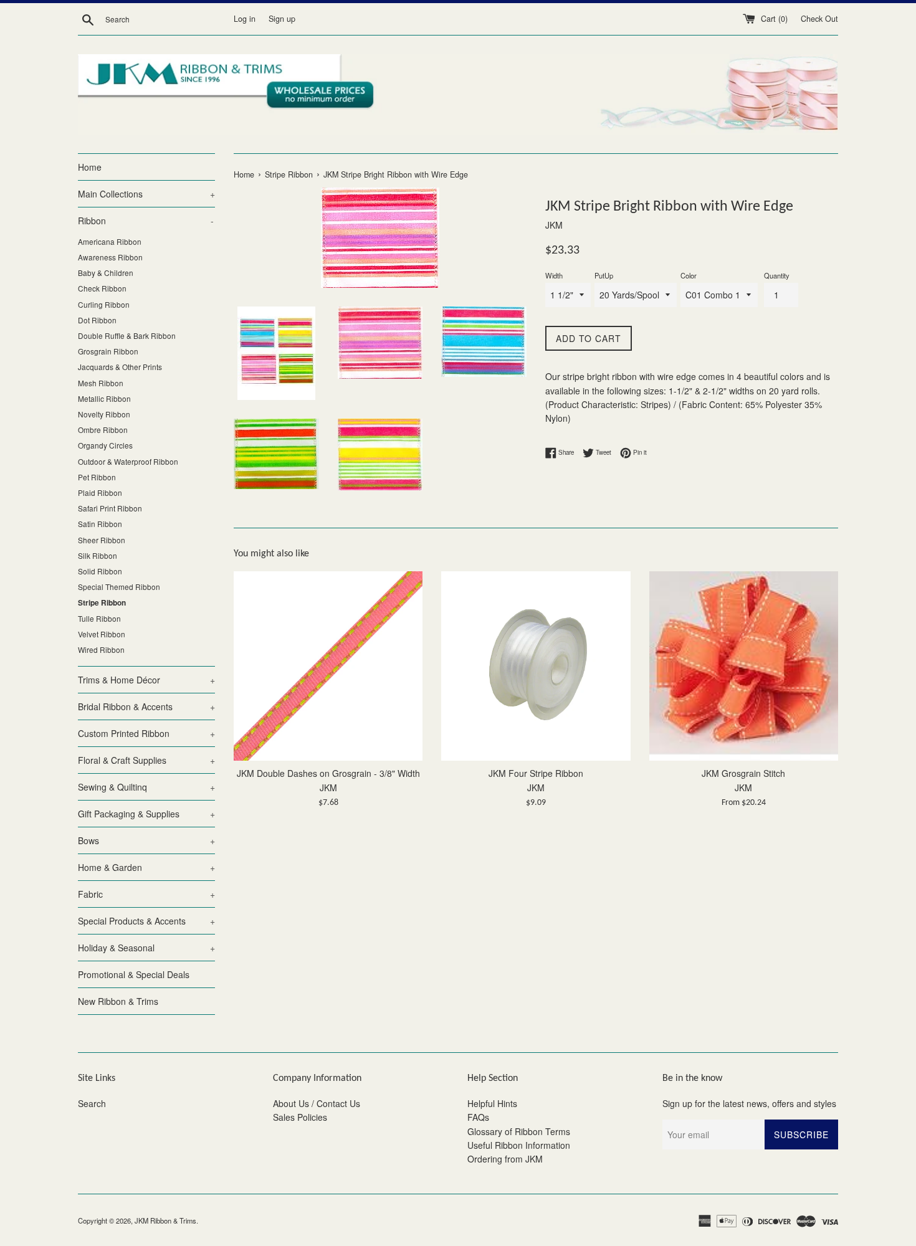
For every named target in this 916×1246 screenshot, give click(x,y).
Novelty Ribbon (104, 414)
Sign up (282, 18)
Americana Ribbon (109, 241)
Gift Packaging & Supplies (146, 813)
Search (92, 1103)
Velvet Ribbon (101, 634)
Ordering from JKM (505, 1159)
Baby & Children (105, 272)
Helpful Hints (492, 1103)
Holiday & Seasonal (146, 947)
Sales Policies (300, 1117)
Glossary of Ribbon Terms (518, 1131)
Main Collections (146, 194)
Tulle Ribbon (99, 618)
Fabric (146, 894)
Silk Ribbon (97, 555)
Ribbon (146, 220)
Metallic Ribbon (104, 398)
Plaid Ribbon (100, 492)
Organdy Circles (105, 445)
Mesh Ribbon (100, 383)
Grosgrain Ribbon (108, 351)
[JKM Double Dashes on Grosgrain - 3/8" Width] (328, 665)
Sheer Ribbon (101, 540)
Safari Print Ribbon (110, 508)
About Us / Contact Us (316, 1103)
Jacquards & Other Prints (120, 366)
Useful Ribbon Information (518, 1145)
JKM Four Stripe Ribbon (536, 774)
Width (554, 275)
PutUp (603, 275)
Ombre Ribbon (103, 429)
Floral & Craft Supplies (146, 760)
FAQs (478, 1117)
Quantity (777, 275)
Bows (146, 840)
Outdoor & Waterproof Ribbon (128, 461)
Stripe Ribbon (102, 602)
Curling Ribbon (104, 304)
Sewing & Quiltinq (146, 787)
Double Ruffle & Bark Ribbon (127, 335)
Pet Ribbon (97, 477)
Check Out (819, 18)
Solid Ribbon (100, 571)
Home (90, 167)
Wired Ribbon (101, 649)
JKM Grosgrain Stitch (743, 774)
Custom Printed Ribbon (146, 733)
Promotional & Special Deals (133, 974)
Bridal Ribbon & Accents (146, 706)
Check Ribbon (102, 288)
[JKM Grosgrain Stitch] (743, 665)
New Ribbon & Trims (118, 1001)
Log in (244, 18)
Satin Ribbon (100, 523)
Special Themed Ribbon (119, 586)
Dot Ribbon (97, 320)
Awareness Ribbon (110, 257)
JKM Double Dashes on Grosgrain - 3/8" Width (328, 774)
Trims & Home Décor (146, 679)
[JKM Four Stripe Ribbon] (535, 665)
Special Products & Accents (146, 921)
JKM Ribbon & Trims (165, 1220)
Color (688, 275)
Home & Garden (146, 867)
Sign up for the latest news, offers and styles (749, 1103)
